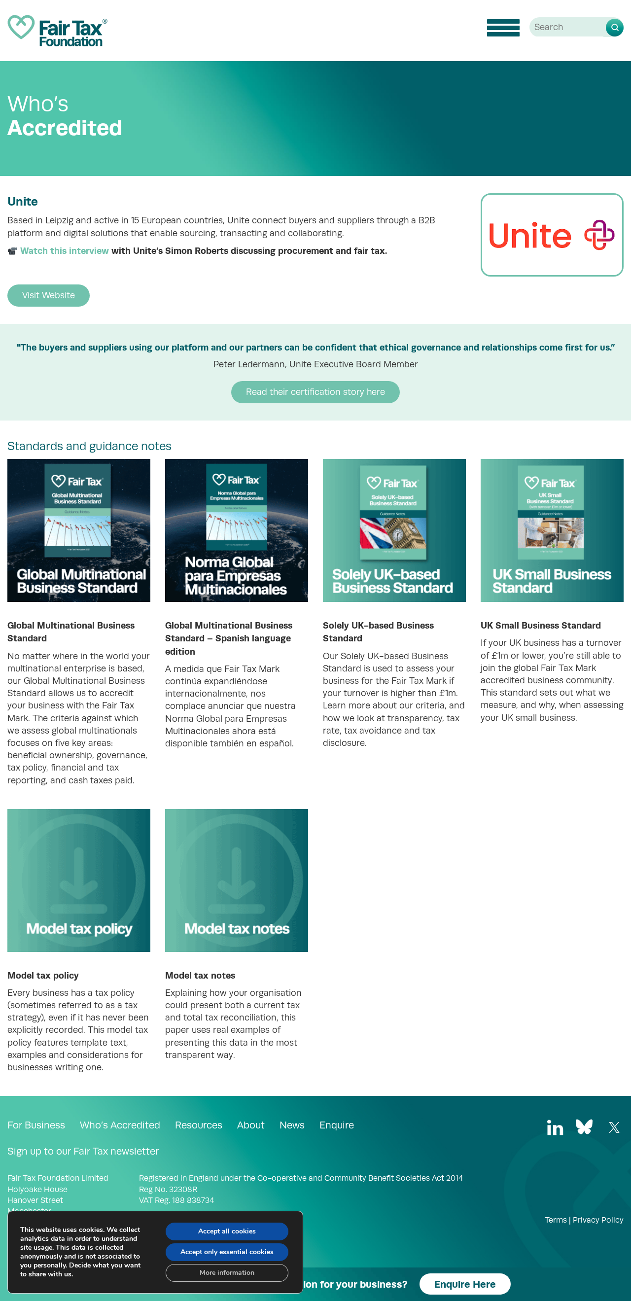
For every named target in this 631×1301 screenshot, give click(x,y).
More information (227, 1272)
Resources (198, 1125)
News (292, 1125)
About (251, 1125)
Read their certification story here (315, 392)
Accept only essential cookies (227, 1252)
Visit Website (48, 295)
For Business (36, 1125)
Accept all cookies (227, 1231)
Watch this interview (64, 251)
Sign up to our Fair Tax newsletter (83, 1151)
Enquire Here (465, 1284)
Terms (556, 1220)
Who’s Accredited (120, 1125)
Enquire (336, 1125)
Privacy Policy (598, 1220)
